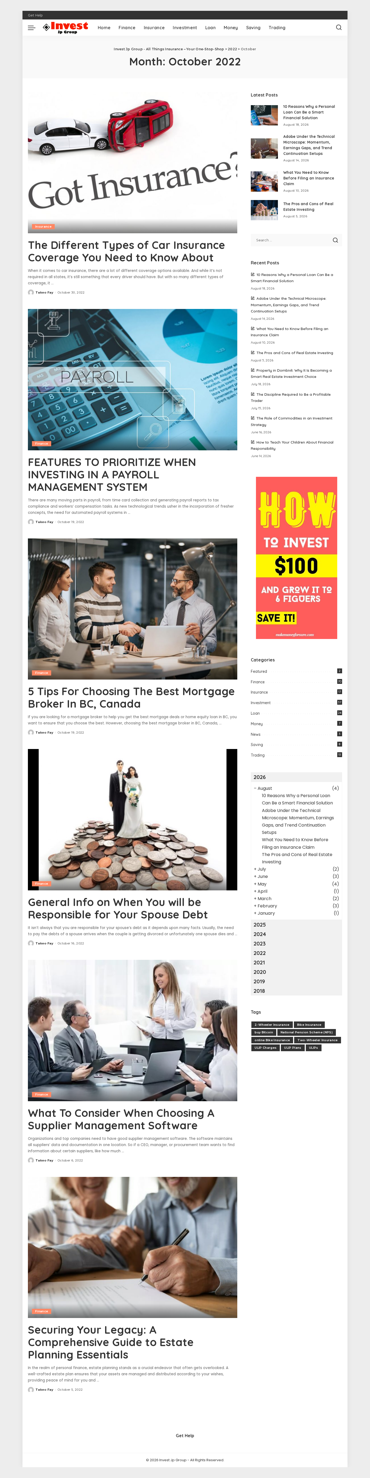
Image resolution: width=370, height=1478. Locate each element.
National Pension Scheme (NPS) (307, 1032)
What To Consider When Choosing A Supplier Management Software (121, 1119)
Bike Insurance (309, 1025)
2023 (260, 943)
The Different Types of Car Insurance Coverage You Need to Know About (126, 251)
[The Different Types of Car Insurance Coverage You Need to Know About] (132, 162)
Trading (258, 755)
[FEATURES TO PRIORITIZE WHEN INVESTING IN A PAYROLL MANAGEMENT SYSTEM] (132, 379)
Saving (257, 744)
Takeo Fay (44, 292)
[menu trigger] (34, 27)
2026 (260, 777)
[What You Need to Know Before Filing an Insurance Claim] (264, 181)
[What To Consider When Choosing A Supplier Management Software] (132, 1030)
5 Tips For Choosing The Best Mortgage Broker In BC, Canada (131, 697)
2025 (260, 924)
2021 (259, 962)
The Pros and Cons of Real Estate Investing (295, 352)
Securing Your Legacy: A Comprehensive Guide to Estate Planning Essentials (111, 1342)
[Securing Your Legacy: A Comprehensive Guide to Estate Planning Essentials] (132, 1247)
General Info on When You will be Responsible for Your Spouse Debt (118, 908)
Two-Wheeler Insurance (317, 1040)
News (256, 734)
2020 (260, 971)
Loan (255, 713)
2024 (260, 934)
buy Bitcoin (264, 1032)
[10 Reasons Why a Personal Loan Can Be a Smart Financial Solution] (264, 115)
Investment (261, 702)
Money (257, 723)
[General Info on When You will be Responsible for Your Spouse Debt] (132, 819)
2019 (259, 981)
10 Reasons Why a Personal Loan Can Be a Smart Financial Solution (309, 112)
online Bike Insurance (272, 1040)
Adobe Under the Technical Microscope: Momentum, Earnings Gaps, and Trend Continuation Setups (288, 304)
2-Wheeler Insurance (272, 1025)
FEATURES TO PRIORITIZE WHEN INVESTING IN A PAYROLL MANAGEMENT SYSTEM (112, 474)
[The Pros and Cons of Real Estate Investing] (264, 210)
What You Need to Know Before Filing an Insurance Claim (308, 178)
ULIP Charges (266, 1048)
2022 (260, 953)
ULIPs (313, 1048)
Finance (41, 443)
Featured (259, 671)
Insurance (43, 226)
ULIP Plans (292, 1048)
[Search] (339, 27)
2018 (259, 990)
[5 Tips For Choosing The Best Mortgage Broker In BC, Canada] (132, 609)
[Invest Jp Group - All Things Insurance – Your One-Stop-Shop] (65, 27)
